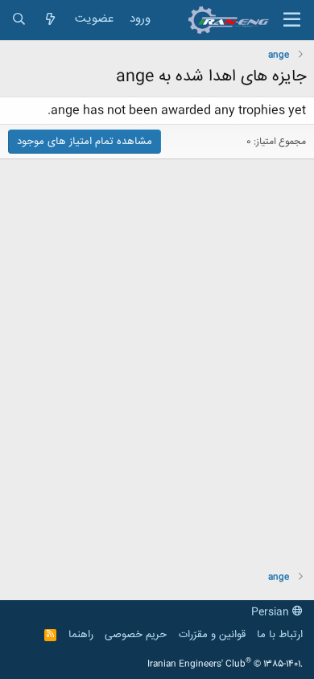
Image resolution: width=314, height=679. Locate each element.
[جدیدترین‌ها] (50, 19)
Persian (271, 612)
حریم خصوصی (136, 635)
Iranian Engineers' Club (225, 664)
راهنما (80, 635)
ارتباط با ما (280, 635)
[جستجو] (19, 19)
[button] (292, 20)
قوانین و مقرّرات (212, 635)
